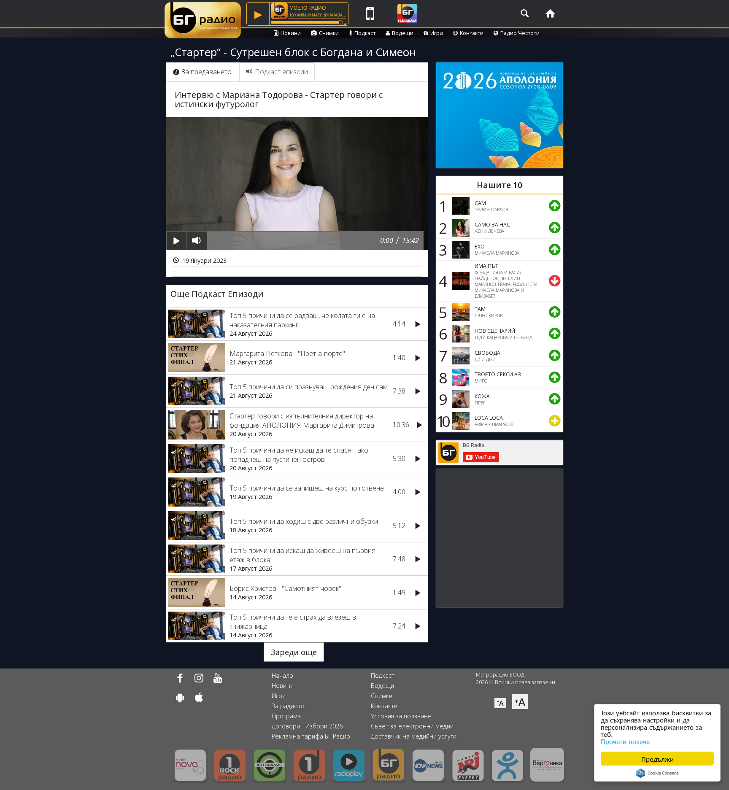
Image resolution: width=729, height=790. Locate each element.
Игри (436, 33)
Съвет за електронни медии (412, 726)
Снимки (329, 33)
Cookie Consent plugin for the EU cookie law (657, 773)
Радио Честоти (520, 33)
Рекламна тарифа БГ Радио (311, 736)
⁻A (500, 703)
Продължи (657, 758)
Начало (282, 675)
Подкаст (364, 33)
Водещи (402, 33)
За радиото (288, 706)
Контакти (471, 33)
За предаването (206, 71)
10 (441, 421)
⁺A (520, 702)
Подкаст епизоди (281, 71)
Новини (291, 33)
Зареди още (294, 652)
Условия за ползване (401, 716)
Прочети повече (625, 741)
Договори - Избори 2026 (307, 726)
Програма (286, 716)
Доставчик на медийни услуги (413, 736)
